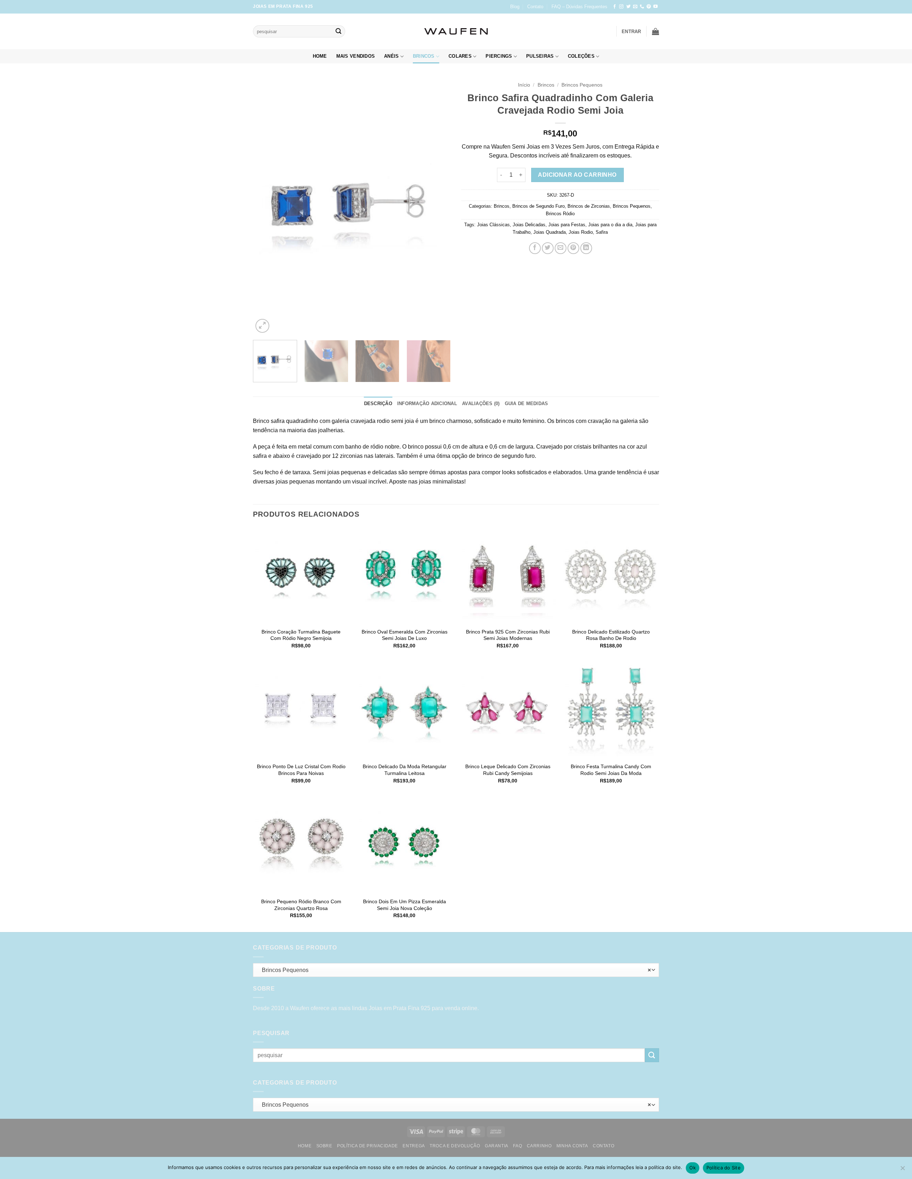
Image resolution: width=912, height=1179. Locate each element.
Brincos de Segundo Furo (538, 206)
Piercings (499, 56)
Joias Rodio (581, 232)
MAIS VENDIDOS (355, 56)
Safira (602, 232)
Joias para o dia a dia (610, 224)
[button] (631, 32)
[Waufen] (456, 31)
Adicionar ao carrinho (577, 175)
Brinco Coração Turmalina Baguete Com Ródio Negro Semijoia (301, 635)
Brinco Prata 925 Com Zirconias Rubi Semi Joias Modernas (508, 635)
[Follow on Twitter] (628, 6)
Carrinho (539, 1145)
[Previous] (265, 206)
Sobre (324, 1145)
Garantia (496, 1145)
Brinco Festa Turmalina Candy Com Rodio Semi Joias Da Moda (611, 770)
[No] (902, 1170)
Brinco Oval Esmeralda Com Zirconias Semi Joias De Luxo (404, 635)
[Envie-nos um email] (635, 6)
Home (320, 56)
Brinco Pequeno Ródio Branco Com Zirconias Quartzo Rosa (301, 905)
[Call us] (642, 6)
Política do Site (723, 1167)
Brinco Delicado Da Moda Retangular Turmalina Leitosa (404, 770)
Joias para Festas (566, 224)
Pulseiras (540, 56)
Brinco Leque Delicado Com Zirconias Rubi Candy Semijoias (507, 770)
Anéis (391, 56)
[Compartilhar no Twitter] (548, 248)
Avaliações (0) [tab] (481, 403)
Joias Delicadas (529, 224)
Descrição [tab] (378, 403)
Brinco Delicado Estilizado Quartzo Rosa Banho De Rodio (611, 635)
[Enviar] (338, 31)
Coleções (581, 56)
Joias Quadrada (549, 232)
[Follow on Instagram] (621, 6)
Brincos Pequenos (581, 85)
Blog (514, 6)
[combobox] (456, 970)
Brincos (424, 56)
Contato (535, 6)
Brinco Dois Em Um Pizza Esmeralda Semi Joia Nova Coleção (404, 905)
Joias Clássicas (493, 224)
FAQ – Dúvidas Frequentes (579, 6)
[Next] (437, 206)
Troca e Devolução (455, 1145)
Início (524, 85)
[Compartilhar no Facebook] (535, 248)
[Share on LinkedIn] (586, 248)
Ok (692, 1167)
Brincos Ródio (560, 213)
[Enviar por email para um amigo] (560, 248)
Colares (460, 56)
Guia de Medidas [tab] (526, 403)
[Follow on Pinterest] (649, 6)
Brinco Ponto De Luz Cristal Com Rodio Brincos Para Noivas (301, 770)
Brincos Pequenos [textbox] (454, 970)
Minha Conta (572, 1145)
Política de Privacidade (367, 1145)
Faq (517, 1145)
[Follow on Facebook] (614, 6)
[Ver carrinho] (655, 31)
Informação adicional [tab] (427, 403)
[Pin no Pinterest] (573, 248)
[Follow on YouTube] (655, 6)
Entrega (414, 1145)
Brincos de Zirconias (589, 206)
